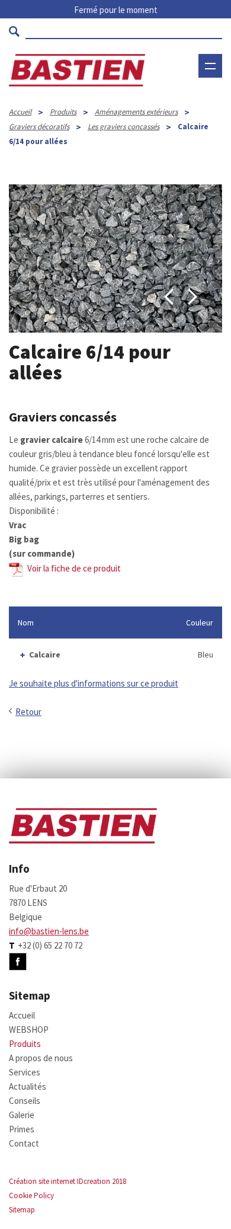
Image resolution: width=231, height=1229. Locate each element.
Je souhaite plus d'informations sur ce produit (93, 683)
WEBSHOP (192, 102)
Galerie (21, 1115)
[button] (169, 297)
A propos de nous (41, 1058)
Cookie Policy (31, 1195)
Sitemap (22, 1210)
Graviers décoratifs (39, 127)
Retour (28, 711)
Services (24, 1072)
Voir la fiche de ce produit (72, 568)
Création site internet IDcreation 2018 (67, 1181)
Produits (63, 112)
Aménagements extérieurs (136, 112)
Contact (24, 1143)
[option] (115, 258)
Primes (21, 1129)
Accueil (20, 112)
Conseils (24, 1100)
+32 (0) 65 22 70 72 (50, 945)
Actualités (27, 1086)
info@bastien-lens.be (49, 931)
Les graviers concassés (123, 127)
